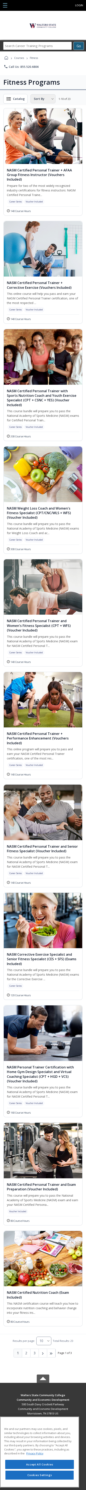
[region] (39, 1452)
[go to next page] (43, 1353)
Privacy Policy (34, 1453)
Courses (19, 58)
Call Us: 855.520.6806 (21, 67)
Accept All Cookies (39, 1464)
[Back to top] (43, 1398)
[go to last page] (51, 1353)
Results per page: (24, 1341)
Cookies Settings (39, 1475)
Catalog (19, 99)
